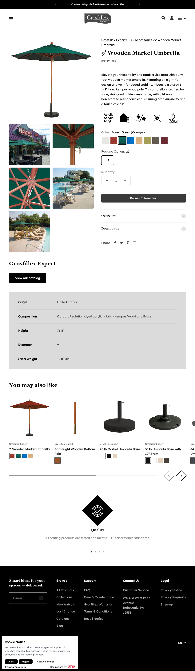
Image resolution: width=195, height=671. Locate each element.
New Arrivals (65, 604)
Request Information (143, 198)
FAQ (87, 590)
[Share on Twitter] (121, 243)
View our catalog (27, 278)
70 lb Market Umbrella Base (120, 449)
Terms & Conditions (98, 611)
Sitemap (167, 604)
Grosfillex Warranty (98, 604)
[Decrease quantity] (107, 180)
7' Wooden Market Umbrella (29, 449)
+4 (37, 456)
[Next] (139, 4)
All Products (65, 590)
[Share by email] (134, 243)
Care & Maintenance (99, 597)
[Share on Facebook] (115, 243)
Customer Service (136, 590)
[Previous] (55, 4)
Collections (64, 597)
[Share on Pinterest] (128, 243)
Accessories (143, 40)
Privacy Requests (173, 597)
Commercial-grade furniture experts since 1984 (97, 4)
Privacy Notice (171, 590)
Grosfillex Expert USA (117, 40)
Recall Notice (93, 618)
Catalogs (63, 618)
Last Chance (65, 611)
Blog (59, 625)
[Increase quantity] (124, 180)
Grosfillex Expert (18, 443)
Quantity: (108, 172)
